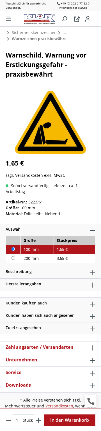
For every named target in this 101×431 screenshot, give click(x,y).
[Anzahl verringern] (9, 420)
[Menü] (9, 18)
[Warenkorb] (77, 18)
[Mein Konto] (88, 18)
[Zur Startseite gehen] (42, 17)
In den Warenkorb (69, 420)
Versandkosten (59, 406)
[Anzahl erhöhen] (38, 420)
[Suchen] (64, 18)
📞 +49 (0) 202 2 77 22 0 (73, 3)
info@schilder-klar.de (73, 8)
